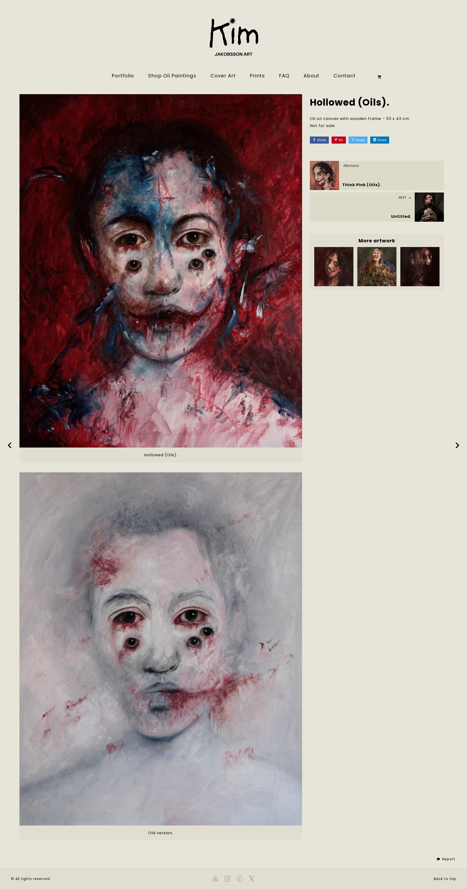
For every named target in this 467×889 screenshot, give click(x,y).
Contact (344, 75)
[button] (445, 859)
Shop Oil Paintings (172, 75)
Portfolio (123, 75)
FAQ (284, 75)
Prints (257, 75)
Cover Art (223, 75)
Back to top (445, 878)
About (311, 75)
